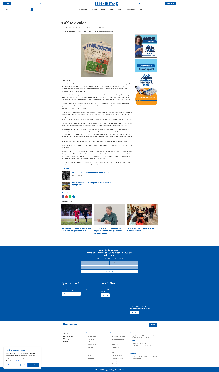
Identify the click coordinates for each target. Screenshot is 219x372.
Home (101, 18)
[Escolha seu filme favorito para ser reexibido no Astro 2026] (142, 214)
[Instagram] (199, 3)
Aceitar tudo (34, 365)
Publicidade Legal (130, 9)
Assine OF (65, 341)
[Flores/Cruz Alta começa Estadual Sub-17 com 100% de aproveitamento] (76, 214)
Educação (90, 350)
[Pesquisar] (32, 9)
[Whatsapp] (206, 3)
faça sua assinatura (135, 308)
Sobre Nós (65, 333)
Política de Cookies (16, 360)
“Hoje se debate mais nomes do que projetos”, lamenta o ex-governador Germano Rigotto (108, 230)
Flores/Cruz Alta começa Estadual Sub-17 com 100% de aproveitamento (76, 229)
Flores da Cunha (82, 9)
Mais (140, 9)
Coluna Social (115, 347)
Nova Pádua (93, 9)
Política (103, 9)
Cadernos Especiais (92, 344)
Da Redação (115, 361)
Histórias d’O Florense (117, 358)
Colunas (108, 18)
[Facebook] (195, 3)
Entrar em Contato (68, 336)
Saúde (89, 355)
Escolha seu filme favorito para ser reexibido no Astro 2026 (140, 229)
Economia (90, 347)
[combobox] (16, 9)
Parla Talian (115, 344)
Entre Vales (115, 350)
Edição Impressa (67, 339)
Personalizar (11, 365)
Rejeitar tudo (22, 365)
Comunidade (91, 358)
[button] (63, 196)
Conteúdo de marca (117, 355)
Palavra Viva (115, 353)
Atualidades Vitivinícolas (118, 336)
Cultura (119, 9)
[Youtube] (202, 3)
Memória (114, 342)
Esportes (111, 9)
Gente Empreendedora (118, 339)
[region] (22, 358)
